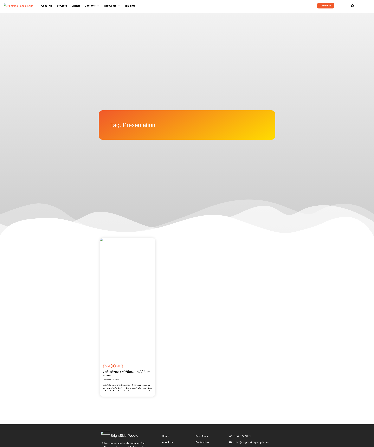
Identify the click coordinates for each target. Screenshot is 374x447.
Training (130, 5)
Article (108, 366)
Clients (76, 5)
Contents (90, 5)
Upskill (118, 366)
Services (62, 5)
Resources (110, 5)
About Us (46, 5)
